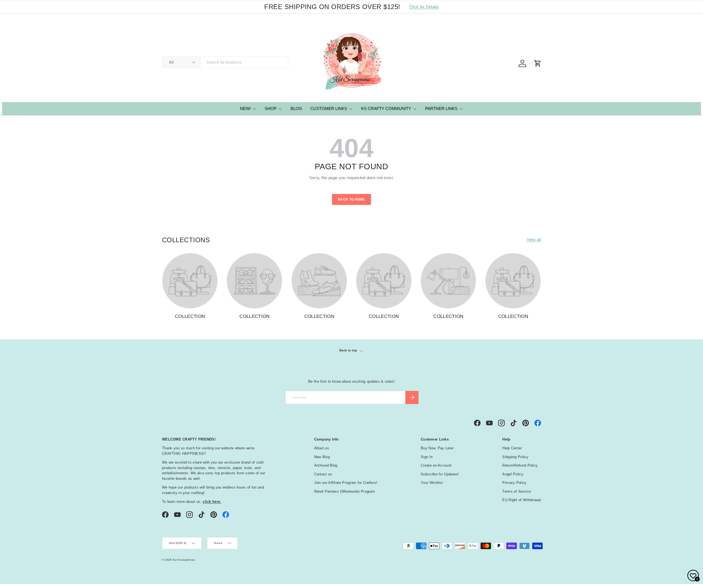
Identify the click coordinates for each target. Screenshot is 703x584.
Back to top (348, 350)
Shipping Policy (515, 457)
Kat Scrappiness (184, 559)
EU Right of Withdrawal (521, 500)
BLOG (296, 108)
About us (321, 448)
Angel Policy (512, 474)
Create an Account (436, 465)
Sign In (427, 457)
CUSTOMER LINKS (328, 108)
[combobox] (225, 62)
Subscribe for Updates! (440, 474)
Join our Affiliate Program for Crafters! (346, 483)
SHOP (271, 108)
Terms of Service (516, 491)
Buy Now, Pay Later (437, 448)
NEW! (245, 108)
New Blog (322, 457)
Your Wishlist (432, 483)
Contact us (323, 474)
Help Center (512, 448)
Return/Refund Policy (520, 465)
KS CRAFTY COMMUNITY (386, 108)
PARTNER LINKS (441, 108)
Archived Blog (325, 465)
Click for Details (424, 6)
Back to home (351, 199)
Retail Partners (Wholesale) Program (344, 491)
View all (534, 239)
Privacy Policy (514, 483)
